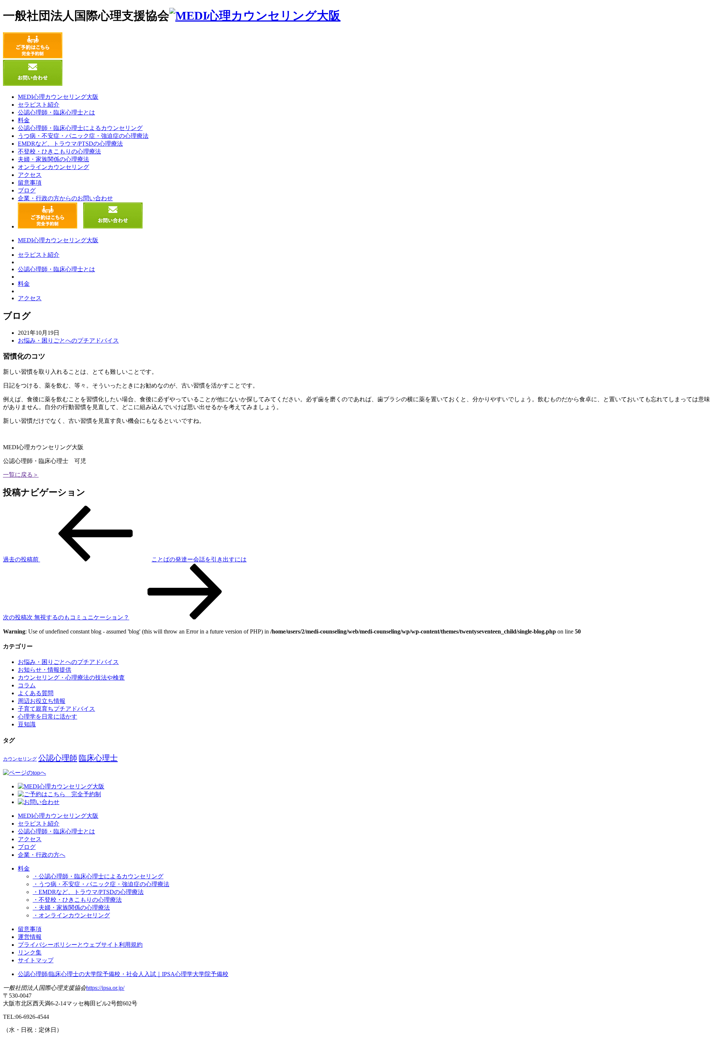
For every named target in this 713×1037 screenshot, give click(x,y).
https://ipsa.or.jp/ (105, 988)
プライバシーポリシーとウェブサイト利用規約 (80, 945)
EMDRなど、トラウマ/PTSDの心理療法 (70, 143)
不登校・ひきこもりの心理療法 (59, 151)
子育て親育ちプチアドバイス (56, 709)
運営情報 (30, 937)
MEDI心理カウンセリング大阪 (58, 97)
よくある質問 (35, 693)
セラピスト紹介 (38, 104)
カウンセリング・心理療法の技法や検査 (71, 677)
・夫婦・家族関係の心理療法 (71, 907)
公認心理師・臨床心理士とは (56, 112)
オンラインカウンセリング (53, 167)
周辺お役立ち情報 (41, 701)
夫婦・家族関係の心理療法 (53, 159)
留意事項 (30, 182)
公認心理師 (57, 758)
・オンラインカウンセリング (71, 915)
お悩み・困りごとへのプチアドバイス (68, 340)
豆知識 (27, 724)
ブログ (27, 190)
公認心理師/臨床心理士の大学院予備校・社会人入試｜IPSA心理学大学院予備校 (123, 974)
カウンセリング (20, 759)
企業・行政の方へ (41, 855)
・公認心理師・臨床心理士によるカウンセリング (98, 876)
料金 (24, 120)
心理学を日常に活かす (47, 716)
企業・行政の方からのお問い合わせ (65, 198)
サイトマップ (35, 960)
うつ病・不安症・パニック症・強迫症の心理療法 (83, 136)
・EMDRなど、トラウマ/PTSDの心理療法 (88, 892)
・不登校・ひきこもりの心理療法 (77, 900)
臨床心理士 (98, 758)
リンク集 (30, 952)
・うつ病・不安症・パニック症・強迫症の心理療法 (101, 884)
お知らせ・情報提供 (44, 670)
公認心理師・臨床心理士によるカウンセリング (80, 128)
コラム (27, 685)
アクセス (30, 175)
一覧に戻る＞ (21, 474)
